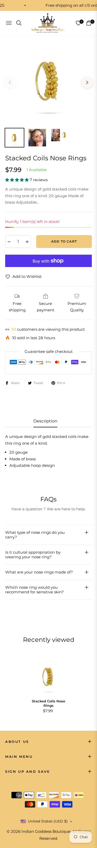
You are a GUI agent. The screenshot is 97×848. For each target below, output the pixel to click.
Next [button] (87, 82)
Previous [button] (10, 82)
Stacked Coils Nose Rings (48, 703)
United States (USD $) (48, 821)
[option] (48, 80)
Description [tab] (45, 421)
